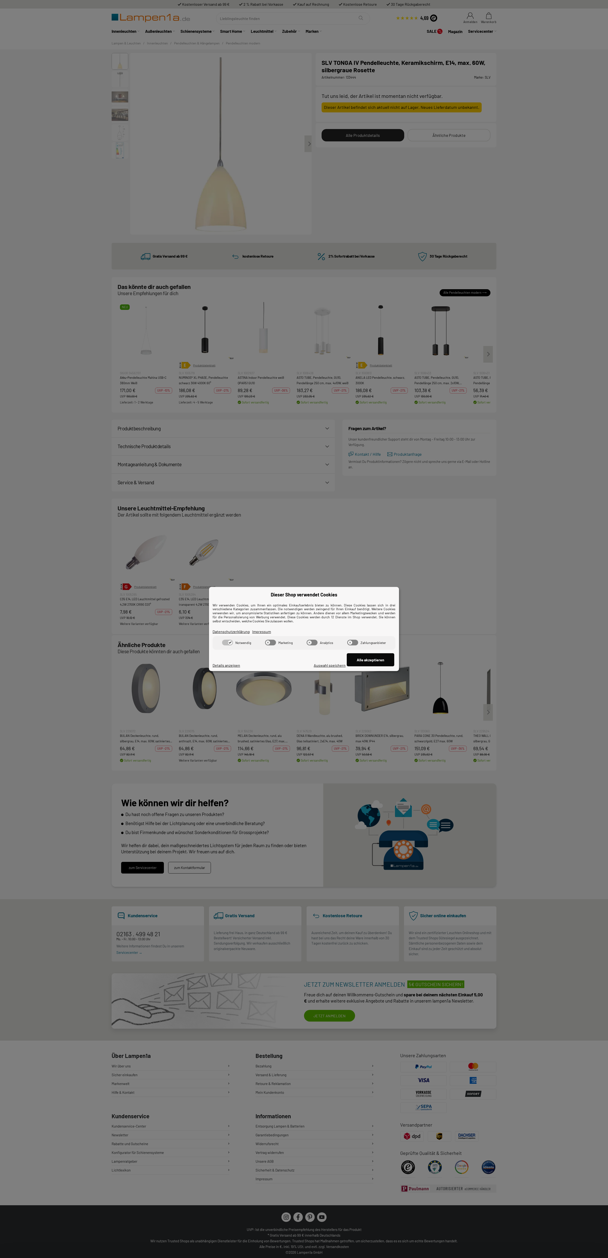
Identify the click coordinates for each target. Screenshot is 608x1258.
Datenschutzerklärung (231, 631)
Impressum (261, 631)
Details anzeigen (226, 665)
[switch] (227, 642)
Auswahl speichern (330, 665)
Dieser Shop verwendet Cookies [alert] (304, 594)
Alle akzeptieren (370, 660)
